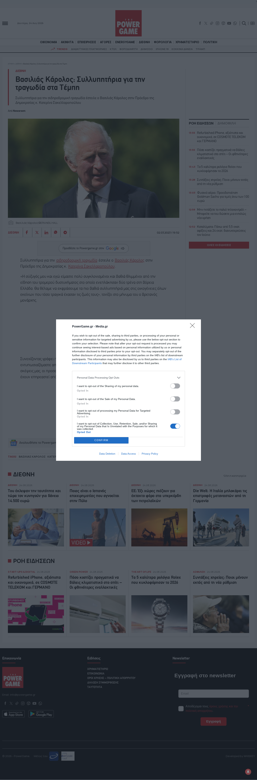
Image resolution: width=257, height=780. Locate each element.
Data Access (128, 453)
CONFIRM (101, 440)
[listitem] (128, 378)
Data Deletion (107, 453)
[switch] (175, 385)
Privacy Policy (150, 453)
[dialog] (128, 390)
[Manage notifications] (248, 772)
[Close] (193, 326)
